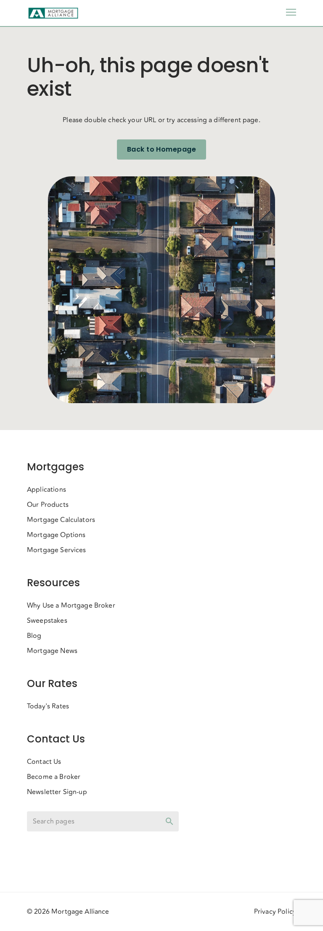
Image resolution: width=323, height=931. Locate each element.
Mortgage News (52, 651)
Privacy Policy (275, 912)
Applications (46, 490)
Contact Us (44, 762)
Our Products (48, 505)
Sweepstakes (47, 621)
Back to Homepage (161, 149)
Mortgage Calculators (61, 520)
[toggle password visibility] (169, 821)
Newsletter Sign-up (57, 792)
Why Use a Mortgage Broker (71, 606)
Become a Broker (53, 777)
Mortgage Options (56, 535)
